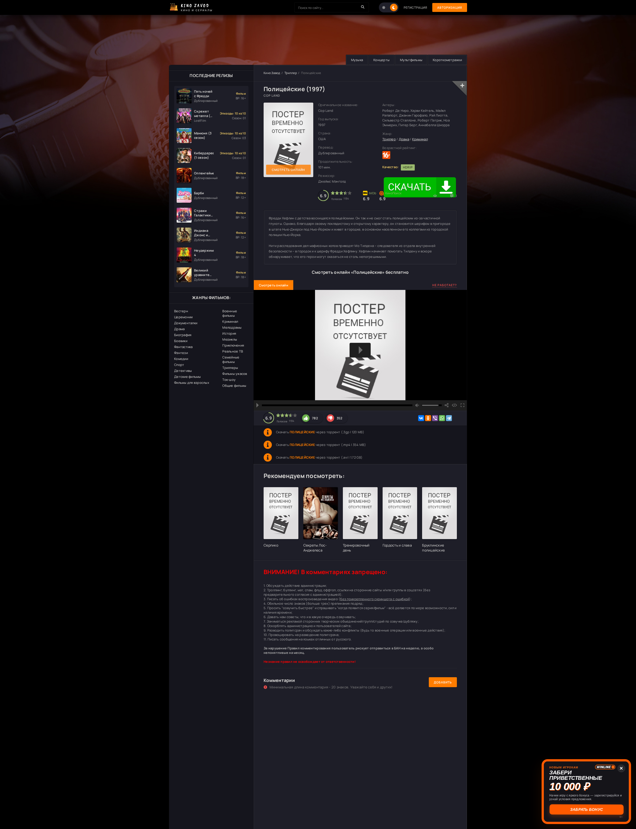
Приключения (233, 345)
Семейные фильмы (230, 359)
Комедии (181, 358)
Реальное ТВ (232, 351)
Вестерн (181, 311)
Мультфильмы (411, 60)
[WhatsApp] (442, 418)
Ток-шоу (229, 379)
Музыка (357, 60)
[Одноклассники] (428, 418)
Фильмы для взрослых (191, 382)
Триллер (290, 73)
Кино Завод (272, 73)
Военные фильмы (229, 313)
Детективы (183, 370)
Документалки (185, 323)
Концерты (381, 60)
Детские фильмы (187, 376)
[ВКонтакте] (421, 418)
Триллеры (230, 367)
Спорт (179, 364)
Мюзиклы (229, 339)
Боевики (180, 341)
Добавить (443, 682)
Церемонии (183, 317)
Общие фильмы (234, 385)
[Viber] (435, 418)
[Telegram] (449, 418)
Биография (182, 335)
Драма (179, 329)
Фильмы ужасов (234, 373)
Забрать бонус (586, 809)
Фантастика (183, 347)
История (229, 333)
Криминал (230, 321)
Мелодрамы (231, 327)
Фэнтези (181, 353)
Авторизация (449, 7)
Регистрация (415, 7)
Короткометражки (447, 60)
